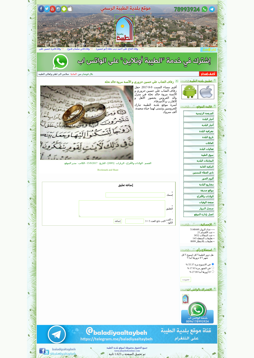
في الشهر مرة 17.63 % (198, 268)
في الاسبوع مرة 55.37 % (198, 264)
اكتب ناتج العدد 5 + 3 (155, 221)
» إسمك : (170, 195)
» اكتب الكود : (169, 221)
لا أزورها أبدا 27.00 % (199, 272)
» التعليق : (169, 208)
